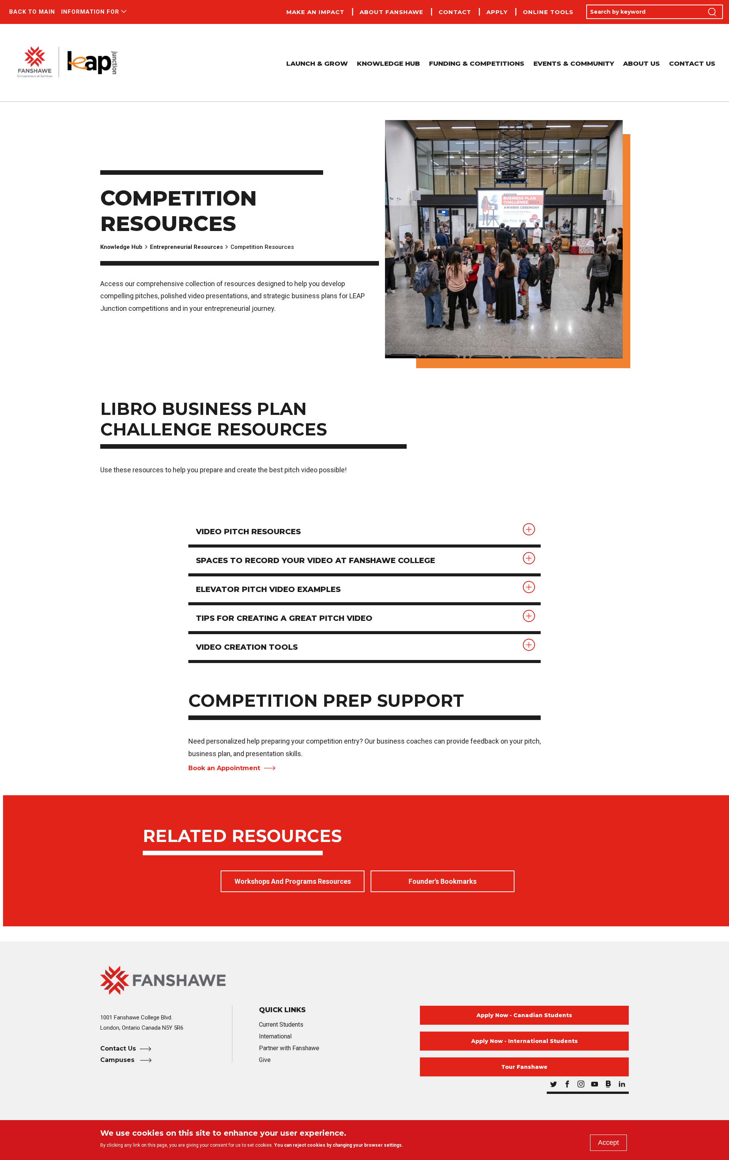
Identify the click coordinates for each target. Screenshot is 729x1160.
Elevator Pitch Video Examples (268, 589)
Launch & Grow (317, 63)
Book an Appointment (224, 768)
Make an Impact (315, 12)
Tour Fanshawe (524, 1066)
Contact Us (692, 63)
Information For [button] (90, 11)
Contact (455, 12)
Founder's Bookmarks (443, 881)
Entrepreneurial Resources (186, 247)
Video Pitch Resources (248, 531)
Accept (608, 1142)
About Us (641, 63)
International (275, 1036)
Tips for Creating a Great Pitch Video (284, 618)
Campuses (118, 1059)
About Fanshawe (391, 12)
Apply (497, 12)
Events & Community (573, 63)
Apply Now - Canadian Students (524, 1015)
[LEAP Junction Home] (67, 62)
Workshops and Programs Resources (293, 881)
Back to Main (32, 11)
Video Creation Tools (247, 647)
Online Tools (548, 12)
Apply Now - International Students (524, 1041)
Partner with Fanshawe (289, 1048)
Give (265, 1059)
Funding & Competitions (476, 63)
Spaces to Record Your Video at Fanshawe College (315, 560)
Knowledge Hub (388, 63)
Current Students (281, 1024)
